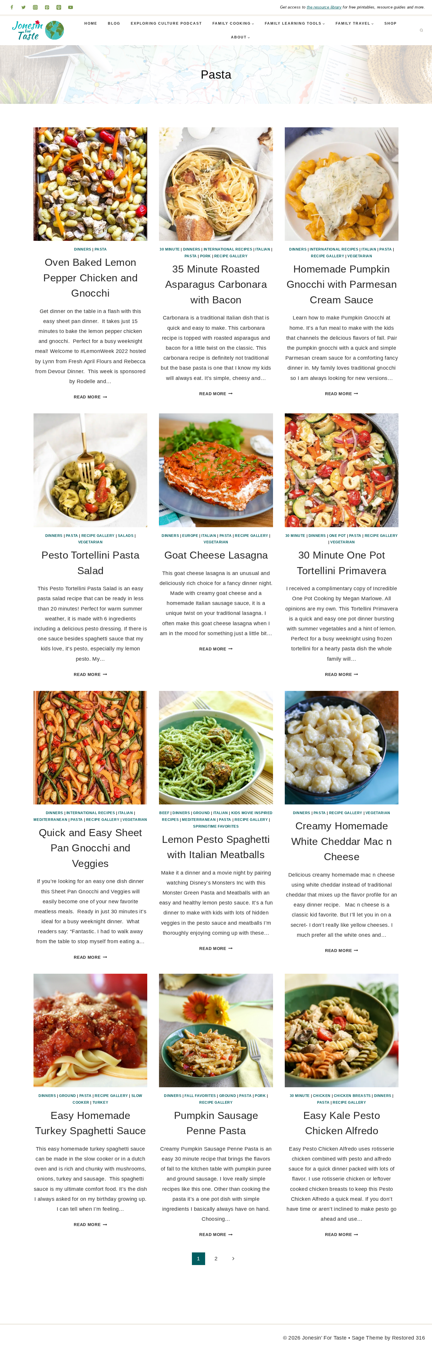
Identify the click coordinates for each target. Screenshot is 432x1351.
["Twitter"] (23, 7)
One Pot (337, 536)
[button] (252, 23)
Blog (114, 23)
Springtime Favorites (216, 826)
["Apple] (58, 7)
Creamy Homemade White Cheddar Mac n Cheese (341, 841)
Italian (262, 249)
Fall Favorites (200, 1096)
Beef (164, 813)
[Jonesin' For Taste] (36, 30)
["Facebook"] (11, 7)
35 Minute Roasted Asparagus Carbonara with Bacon (216, 284)
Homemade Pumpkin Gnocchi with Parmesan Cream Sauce (342, 284)
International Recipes (228, 249)
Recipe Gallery (230, 256)
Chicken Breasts (352, 1096)
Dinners (82, 249)
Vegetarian (359, 256)
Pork (205, 256)
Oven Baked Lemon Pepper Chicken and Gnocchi (90, 277)
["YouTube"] (70, 7)
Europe (190, 536)
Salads (126, 536)
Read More (90, 397)
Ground (201, 813)
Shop (390, 23)
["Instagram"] (35, 7)
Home (90, 23)
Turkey (100, 1102)
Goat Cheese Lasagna (216, 555)
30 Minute (170, 249)
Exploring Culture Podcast (166, 23)
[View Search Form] (421, 30)
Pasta (101, 249)
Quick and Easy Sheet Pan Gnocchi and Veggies (90, 848)
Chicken (322, 1096)
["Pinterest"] (47, 7)
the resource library (324, 7)
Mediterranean (50, 820)
